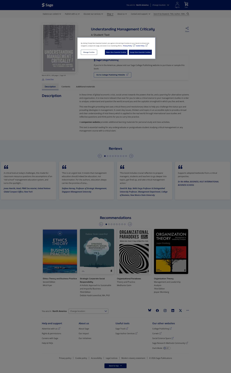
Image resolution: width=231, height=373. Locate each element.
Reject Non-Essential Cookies (116, 52)
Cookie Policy (140, 46)
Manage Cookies (89, 52)
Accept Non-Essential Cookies (140, 52)
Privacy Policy (127, 46)
